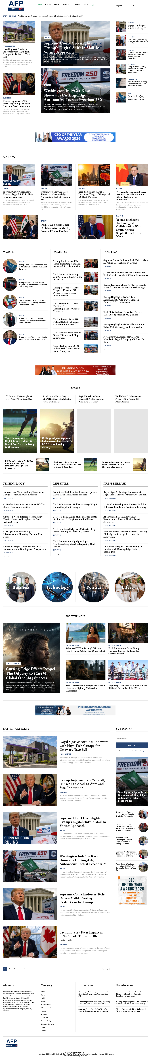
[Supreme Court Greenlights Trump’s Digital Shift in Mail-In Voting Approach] (19, 175)
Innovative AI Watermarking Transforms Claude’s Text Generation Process (137, 83)
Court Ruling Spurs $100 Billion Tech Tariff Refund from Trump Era (66, 348)
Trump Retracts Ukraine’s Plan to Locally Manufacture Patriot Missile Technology (124, 286)
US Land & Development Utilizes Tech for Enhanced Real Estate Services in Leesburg (124, 505)
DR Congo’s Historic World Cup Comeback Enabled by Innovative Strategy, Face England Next (19, 464)
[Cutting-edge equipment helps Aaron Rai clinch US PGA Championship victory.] (57, 431)
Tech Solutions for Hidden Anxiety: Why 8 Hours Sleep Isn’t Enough (75, 505)
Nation (47, 38)
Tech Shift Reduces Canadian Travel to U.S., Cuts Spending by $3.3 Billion (123, 313)
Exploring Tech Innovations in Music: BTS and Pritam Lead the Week (127, 687)
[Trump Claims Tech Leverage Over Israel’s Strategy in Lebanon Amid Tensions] (10, 319)
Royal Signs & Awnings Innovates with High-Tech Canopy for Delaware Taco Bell (49, 16)
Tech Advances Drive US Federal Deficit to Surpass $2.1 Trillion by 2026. (66, 322)
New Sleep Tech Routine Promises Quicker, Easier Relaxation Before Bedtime (75, 493)
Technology (132, 79)
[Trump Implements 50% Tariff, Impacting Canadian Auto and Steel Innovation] (19, 84)
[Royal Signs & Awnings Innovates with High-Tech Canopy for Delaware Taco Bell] (19, 32)
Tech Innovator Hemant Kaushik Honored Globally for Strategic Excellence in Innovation (125, 534)
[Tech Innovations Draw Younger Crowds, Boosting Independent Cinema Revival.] (128, 633)
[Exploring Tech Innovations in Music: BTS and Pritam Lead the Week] (128, 670)
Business (7, 98)
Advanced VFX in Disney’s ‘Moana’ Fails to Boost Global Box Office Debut (85, 649)
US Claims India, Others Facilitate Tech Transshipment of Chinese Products (66, 307)
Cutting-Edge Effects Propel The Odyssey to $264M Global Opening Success (30, 673)
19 (24, 969)
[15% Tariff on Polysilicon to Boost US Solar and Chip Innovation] (91, 335)
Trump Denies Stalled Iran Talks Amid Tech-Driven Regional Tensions (131, 1010)
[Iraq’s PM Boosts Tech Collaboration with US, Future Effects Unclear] (20, 227)
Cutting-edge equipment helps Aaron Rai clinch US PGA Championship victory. (116, 464)
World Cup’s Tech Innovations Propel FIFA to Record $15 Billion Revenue (128, 399)
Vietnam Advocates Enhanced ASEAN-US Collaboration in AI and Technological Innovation (131, 195)
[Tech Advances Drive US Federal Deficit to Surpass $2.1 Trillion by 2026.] (91, 322)
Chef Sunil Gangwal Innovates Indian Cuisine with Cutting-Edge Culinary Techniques (122, 549)
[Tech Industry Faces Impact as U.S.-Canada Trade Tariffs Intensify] (121, 40)
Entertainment (13, 663)
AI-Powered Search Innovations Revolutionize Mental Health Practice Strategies (122, 519)
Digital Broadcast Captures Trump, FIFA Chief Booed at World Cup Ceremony (91, 399)
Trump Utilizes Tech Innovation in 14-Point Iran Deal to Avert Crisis (33, 338)
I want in (130, 745)
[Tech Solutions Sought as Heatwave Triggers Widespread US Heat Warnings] (94, 175)
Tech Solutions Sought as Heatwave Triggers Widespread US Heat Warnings (94, 194)
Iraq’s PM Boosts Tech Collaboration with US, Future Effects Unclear (55, 228)
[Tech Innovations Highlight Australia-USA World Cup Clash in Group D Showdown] (20, 431)
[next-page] (108, 349)
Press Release (9, 46)
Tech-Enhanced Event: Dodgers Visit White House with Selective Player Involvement (57, 399)
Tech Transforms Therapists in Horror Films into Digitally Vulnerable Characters (85, 688)
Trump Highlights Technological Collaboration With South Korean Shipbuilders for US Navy (128, 228)
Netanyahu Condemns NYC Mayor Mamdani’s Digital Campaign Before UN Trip (123, 339)
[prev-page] (104, 349)
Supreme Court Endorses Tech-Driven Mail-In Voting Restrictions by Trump (137, 27)
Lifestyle (57, 498)
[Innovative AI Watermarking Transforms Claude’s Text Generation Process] (121, 83)
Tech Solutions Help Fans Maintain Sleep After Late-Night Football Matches (74, 530)
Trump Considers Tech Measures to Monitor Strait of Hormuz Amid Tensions (138, 97)
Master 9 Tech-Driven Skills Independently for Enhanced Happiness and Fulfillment (75, 518)
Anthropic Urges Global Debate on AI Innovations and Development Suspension (24, 548)
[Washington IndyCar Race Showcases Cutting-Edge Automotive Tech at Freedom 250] (57, 175)
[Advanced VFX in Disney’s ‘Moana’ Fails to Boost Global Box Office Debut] (85, 633)
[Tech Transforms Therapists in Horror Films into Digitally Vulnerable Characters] (85, 670)
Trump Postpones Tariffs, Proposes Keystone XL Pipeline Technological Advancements (137, 69)
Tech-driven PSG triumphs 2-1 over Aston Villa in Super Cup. (19, 397)
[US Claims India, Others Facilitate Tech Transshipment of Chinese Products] (91, 306)
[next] (146, 16)
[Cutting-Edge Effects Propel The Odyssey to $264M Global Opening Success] (31, 658)
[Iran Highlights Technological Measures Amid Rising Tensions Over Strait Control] (10, 302)
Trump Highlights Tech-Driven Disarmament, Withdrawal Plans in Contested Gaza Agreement (121, 300)
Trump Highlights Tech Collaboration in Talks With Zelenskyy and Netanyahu (124, 326)
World (130, 93)
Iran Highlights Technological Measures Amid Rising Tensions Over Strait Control (32, 302)
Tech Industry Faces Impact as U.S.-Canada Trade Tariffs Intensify (138, 41)
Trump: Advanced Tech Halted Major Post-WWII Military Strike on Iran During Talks (33, 285)
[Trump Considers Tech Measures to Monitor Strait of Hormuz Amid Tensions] (121, 97)
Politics (131, 22)
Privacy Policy (139, 751)
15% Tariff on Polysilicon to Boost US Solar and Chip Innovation (67, 335)
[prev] (142, 16)
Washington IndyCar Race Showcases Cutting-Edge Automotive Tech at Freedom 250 (73, 95)
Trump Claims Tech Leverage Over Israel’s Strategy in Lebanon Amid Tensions (32, 320)
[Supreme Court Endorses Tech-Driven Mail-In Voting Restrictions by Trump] (121, 26)
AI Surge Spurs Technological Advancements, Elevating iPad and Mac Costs (22, 534)
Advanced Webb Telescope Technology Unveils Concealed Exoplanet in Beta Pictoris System (22, 519)
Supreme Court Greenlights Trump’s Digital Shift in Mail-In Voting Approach (71, 47)
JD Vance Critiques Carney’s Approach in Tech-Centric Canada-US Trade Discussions (137, 55)
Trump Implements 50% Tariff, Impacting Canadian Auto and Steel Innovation (16, 103)
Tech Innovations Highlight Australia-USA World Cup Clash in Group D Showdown (67, 464)
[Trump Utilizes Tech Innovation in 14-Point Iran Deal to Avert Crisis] (10, 337)
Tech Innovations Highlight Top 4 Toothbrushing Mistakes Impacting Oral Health (74, 544)
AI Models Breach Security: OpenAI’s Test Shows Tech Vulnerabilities (24, 505)
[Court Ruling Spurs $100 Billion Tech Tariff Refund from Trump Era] (91, 348)
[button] (93, 4)
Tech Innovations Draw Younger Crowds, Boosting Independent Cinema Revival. (125, 651)
